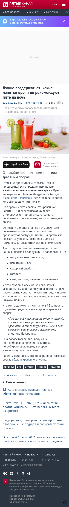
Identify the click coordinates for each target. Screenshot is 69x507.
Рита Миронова (33, 102)
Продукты (54, 366)
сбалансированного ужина (29, 359)
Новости (32, 454)
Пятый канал (13, 454)
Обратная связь (18, 501)
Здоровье (9, 366)
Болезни (29, 366)
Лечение (41, 366)
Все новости (13, 12)
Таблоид (49, 454)
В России (52, 12)
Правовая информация (22, 495)
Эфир (54, 4)
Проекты (10, 459)
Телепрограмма (49, 459)
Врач (19, 366)
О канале (27, 459)
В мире (33, 12)
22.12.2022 (9, 102)
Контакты (11, 465)
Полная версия (32, 465)
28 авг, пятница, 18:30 (17, 6)
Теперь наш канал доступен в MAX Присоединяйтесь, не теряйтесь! (27, 21)
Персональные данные (21, 498)
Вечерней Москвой (18, 198)
